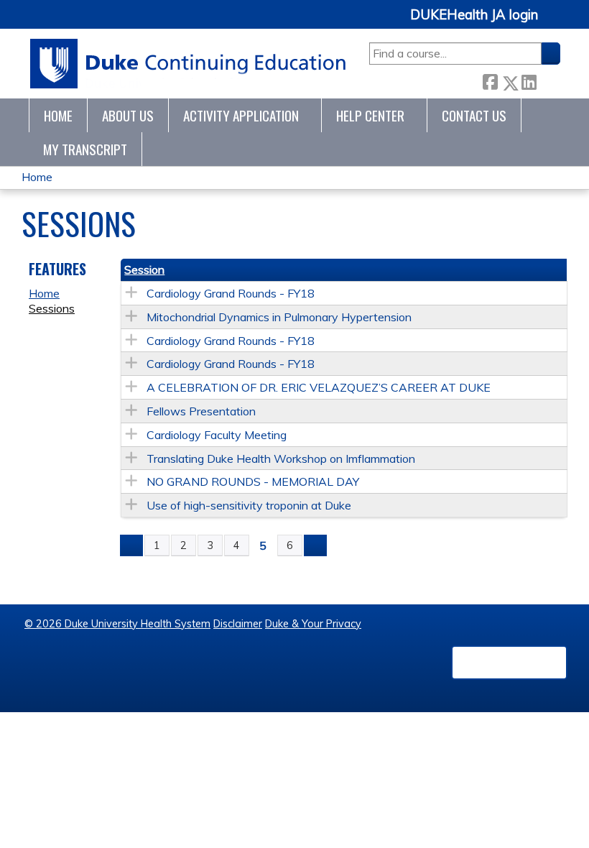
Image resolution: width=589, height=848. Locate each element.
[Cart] (554, 23)
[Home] (188, 63)
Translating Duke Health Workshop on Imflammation (281, 458)
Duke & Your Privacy (313, 623)
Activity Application (241, 115)
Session (144, 269)
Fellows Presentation (201, 411)
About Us (128, 115)
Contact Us (474, 115)
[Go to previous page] (131, 545)
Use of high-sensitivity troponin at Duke (249, 505)
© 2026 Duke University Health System (117, 623)
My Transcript (85, 149)
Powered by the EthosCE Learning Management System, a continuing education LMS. (509, 662)
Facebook (490, 80)
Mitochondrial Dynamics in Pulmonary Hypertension (279, 317)
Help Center (370, 115)
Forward (548, 79)
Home (58, 115)
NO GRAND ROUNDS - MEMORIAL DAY (253, 481)
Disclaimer (237, 623)
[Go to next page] (315, 545)
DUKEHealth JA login (474, 15)
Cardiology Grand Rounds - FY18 (231, 293)
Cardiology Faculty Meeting (217, 435)
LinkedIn (528, 80)
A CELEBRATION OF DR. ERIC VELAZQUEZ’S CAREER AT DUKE (319, 387)
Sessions (52, 308)
